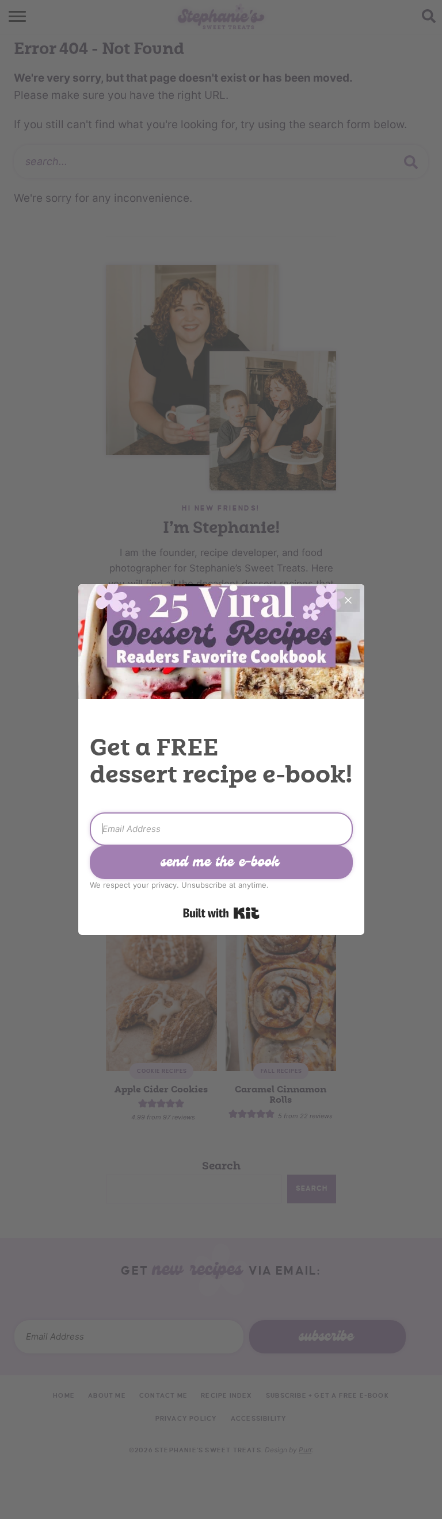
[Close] (348, 600)
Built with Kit (221, 913)
